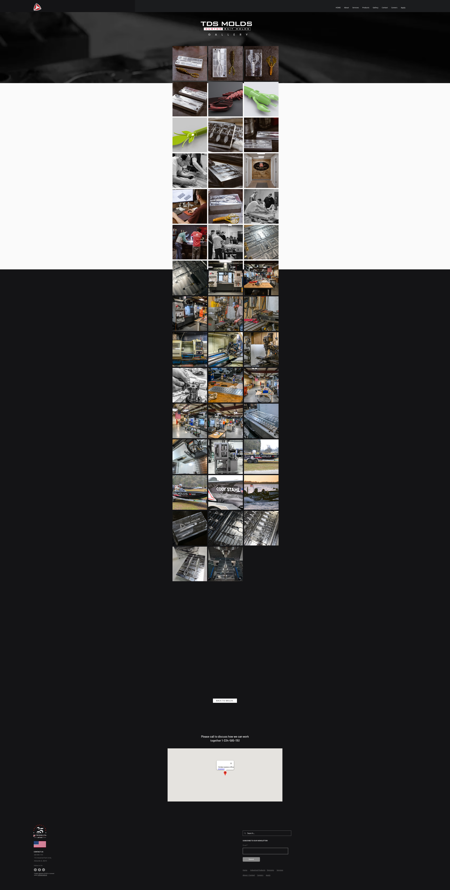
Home (245, 870)
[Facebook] (39, 869)
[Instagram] (35, 869)
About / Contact (249, 875)
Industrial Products (257, 870)
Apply (268, 875)
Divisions (270, 870)
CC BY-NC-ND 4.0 (42, 875)
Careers (260, 875)
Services (280, 870)
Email (245, 845)
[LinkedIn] (43, 869)
